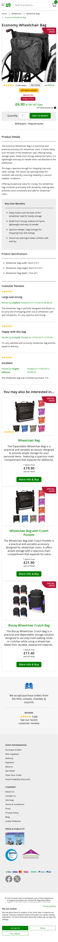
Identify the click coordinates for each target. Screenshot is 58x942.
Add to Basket (40, 115)
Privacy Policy (12, 812)
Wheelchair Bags (33, 13)
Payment (9, 762)
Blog (7, 816)
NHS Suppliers (12, 754)
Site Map (9, 800)
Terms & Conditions (14, 804)
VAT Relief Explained (45, 108)
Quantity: (12, 115)
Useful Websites (13, 821)
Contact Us (10, 795)
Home (4, 13)
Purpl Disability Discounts (17, 779)
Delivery (9, 758)
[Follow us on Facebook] (9, 881)
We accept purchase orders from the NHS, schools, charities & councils (29, 699)
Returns (9, 766)
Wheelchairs (17, 13)
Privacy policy (49, 906)
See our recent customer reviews (29, 721)
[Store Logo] (8, 5)
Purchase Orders (13, 749)
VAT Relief (10, 770)
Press (8, 808)
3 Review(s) (20, 85)
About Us (9, 791)
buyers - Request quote (29, 123)
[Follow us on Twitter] (17, 881)
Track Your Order (13, 775)
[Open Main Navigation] (3, 5)
